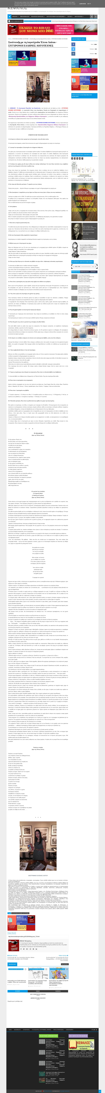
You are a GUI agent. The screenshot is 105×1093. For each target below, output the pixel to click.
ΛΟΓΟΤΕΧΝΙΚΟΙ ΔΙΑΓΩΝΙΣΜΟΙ (55, 16)
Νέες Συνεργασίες (58, 1029)
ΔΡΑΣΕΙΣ (14, 16)
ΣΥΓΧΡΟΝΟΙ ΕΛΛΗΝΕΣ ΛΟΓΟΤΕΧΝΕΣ (21, 39)
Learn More (82, 3)
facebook (57, 991)
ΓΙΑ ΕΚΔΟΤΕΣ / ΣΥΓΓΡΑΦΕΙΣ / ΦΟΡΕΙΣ (41, 1029)
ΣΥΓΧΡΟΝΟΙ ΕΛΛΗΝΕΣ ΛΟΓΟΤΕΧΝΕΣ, (30, 49)
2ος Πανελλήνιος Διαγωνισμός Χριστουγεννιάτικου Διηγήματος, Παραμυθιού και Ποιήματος (85, 315)
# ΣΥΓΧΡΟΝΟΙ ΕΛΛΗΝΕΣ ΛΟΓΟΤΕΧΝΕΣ (20, 913)
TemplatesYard (48, 1091)
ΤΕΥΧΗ (69, 16)
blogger (17, 991)
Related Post (12, 964)
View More (65, 964)
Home (9, 39)
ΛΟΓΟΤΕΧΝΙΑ (79, 16)
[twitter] (94, 1029)
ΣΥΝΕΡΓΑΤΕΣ (26, 1029)
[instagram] (96, 1029)
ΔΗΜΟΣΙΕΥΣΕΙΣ (75, 272)
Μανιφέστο (17, 1029)
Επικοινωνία (69, 1029)
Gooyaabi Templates (64, 1091)
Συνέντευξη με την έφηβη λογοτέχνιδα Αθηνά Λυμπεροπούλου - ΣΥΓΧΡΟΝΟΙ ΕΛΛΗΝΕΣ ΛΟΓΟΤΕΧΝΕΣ (58, 983)
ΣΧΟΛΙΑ (93, 271)
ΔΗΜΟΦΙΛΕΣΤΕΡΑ (84, 272)
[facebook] (92, 1029)
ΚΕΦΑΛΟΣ (17, 7)
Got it (89, 3)
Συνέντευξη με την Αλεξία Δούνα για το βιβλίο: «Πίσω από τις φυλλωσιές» (17, 981)
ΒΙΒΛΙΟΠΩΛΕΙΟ (24, 16)
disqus (38, 991)
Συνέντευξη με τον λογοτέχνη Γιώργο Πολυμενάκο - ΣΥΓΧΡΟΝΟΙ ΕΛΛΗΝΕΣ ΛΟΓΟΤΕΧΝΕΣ (37, 982)
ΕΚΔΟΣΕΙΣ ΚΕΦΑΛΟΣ (37, 16)
